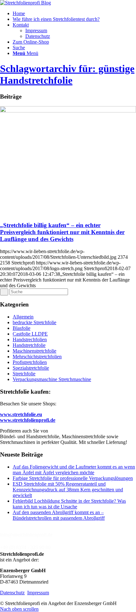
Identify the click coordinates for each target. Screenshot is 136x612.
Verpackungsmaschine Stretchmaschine (52, 379)
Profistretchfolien (30, 362)
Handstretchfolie (29, 345)
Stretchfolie (24, 373)
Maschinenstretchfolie (34, 351)
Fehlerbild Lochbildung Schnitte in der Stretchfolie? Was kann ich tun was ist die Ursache (69, 503)
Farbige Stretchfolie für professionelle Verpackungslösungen (73, 478)
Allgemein (23, 316)
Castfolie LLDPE (30, 333)
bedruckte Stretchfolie (34, 322)
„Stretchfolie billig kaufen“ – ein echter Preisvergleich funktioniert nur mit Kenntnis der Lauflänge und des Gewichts (62, 232)
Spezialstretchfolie (31, 368)
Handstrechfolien (30, 339)
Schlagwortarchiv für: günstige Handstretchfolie (67, 74)
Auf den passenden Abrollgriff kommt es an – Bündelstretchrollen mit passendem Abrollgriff (59, 515)
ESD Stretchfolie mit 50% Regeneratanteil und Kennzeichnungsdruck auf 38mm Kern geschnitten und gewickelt (68, 489)
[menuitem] (74, 13)
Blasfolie (21, 328)
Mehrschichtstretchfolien (37, 356)
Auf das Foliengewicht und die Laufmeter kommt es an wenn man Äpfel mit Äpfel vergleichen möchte (74, 469)
